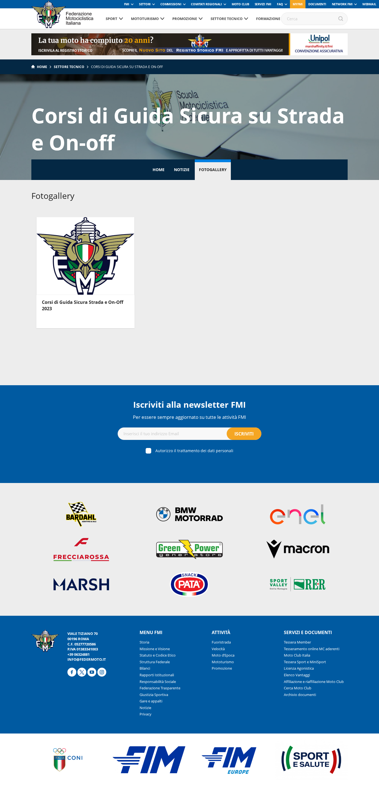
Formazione (268, 18)
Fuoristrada (221, 642)
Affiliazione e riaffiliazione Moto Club (314, 681)
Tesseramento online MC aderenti (311, 648)
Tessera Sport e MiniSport (305, 661)
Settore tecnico (226, 18)
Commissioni (170, 4)
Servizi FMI (263, 4)
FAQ (280, 4)
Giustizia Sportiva (154, 694)
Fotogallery (213, 169)
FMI (126, 4)
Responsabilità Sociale (158, 681)
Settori (145, 4)
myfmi (298, 4)
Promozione (184, 18)
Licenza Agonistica (299, 668)
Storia (144, 642)
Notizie (182, 169)
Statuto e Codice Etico (158, 655)
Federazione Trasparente (160, 687)
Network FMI (342, 4)
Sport (111, 18)
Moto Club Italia (297, 655)
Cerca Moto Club (297, 687)
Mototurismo (145, 18)
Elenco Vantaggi (297, 674)
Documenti (317, 4)
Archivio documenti (300, 694)
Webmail (369, 4)
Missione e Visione (155, 648)
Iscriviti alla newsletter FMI (189, 404)
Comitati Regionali (206, 4)
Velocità (218, 648)
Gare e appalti (151, 701)
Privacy (145, 714)
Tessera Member (297, 642)
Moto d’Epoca (223, 655)
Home (42, 66)
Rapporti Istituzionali (157, 674)
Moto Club (240, 4)
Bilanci (145, 668)
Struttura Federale (155, 661)
